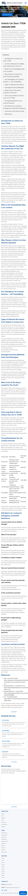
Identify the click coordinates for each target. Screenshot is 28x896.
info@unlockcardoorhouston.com (12, 887)
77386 (2, 864)
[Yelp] (4, 890)
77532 (2, 862)
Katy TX (3, 845)
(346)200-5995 (9, 884)
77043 (2, 869)
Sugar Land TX (4, 835)
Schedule (3, 818)
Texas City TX (4, 852)
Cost (2, 815)
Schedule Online (19, 14)
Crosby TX (3, 843)
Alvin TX (3, 850)
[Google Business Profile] (6, 890)
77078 (2, 877)
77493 (2, 875)
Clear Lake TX (4, 832)
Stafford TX (3, 837)
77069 (2, 858)
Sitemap (3, 826)
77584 (2, 873)
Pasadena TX (4, 839)
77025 (2, 867)
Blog (2, 820)
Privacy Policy (4, 824)
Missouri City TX (4, 841)
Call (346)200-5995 (7, 14)
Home (2, 813)
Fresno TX (3, 847)
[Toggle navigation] (26, 3)
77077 (2, 860)
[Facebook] (2, 890)
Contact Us (3, 822)
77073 (2, 871)
